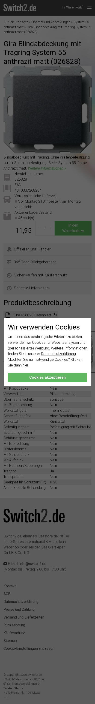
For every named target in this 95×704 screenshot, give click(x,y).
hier (25, 365)
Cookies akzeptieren (47, 377)
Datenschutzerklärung (58, 354)
